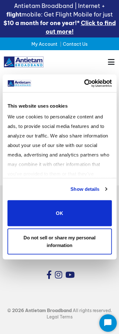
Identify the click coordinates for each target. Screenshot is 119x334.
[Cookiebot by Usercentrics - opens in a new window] (85, 83)
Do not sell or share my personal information (59, 241)
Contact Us (75, 44)
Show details (84, 189)
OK (59, 213)
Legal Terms (60, 317)
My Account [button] (44, 44)
